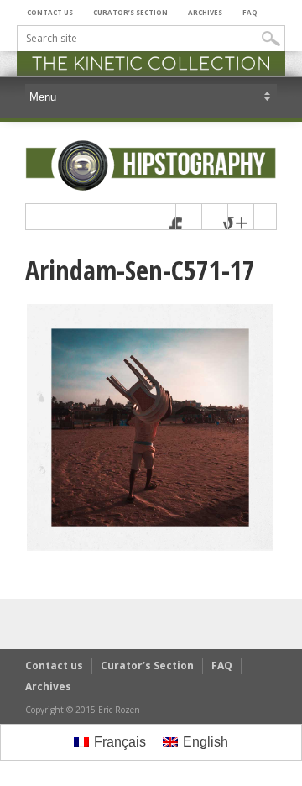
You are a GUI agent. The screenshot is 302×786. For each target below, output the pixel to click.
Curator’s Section (130, 12)
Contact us (50, 12)
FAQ (250, 12)
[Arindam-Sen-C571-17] (150, 548)
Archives (205, 12)
